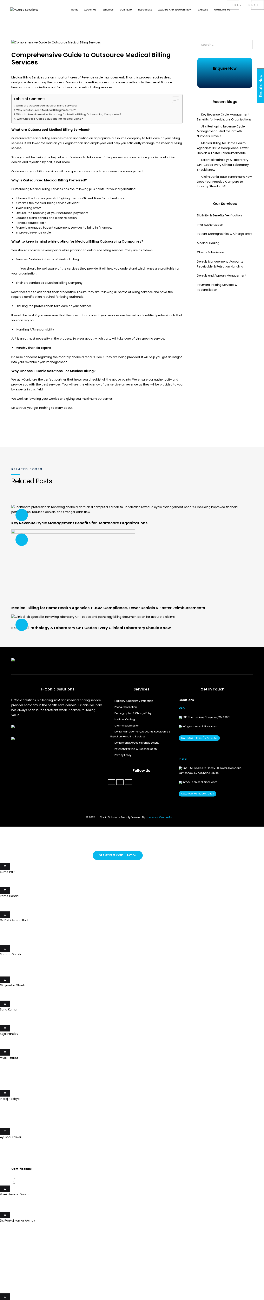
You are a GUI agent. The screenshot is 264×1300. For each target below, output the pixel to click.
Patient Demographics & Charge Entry (224, 234)
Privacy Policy (122, 755)
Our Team (126, 9)
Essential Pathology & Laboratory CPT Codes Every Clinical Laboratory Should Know (223, 165)
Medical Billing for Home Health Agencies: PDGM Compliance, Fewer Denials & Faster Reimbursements (223, 148)
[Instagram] (128, 782)
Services (108, 9)
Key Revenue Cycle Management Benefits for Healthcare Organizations (79, 523)
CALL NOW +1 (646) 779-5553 (199, 738)
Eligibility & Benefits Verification (219, 215)
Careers (203, 9)
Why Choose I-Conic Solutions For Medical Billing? (50, 118)
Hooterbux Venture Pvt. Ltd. (162, 817)
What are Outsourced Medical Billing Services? (47, 105)
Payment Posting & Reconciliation (135, 749)
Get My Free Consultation (118, 855)
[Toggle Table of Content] (173, 99)
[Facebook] (111, 782)
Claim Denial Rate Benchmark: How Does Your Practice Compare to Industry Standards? (224, 182)
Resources (145, 9)
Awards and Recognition (174, 9)
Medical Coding (209, 243)
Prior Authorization (210, 225)
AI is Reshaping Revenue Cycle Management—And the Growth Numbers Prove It (221, 131)
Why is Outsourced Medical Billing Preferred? (46, 110)
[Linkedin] (120, 782)
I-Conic (26, 379)
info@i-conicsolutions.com (199, 726)
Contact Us (222, 9)
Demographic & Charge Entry (132, 713)
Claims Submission (210, 252)
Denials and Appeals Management (221, 275)
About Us (90, 9)
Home (74, 9)
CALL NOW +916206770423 (197, 793)
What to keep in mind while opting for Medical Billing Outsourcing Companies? (68, 114)
